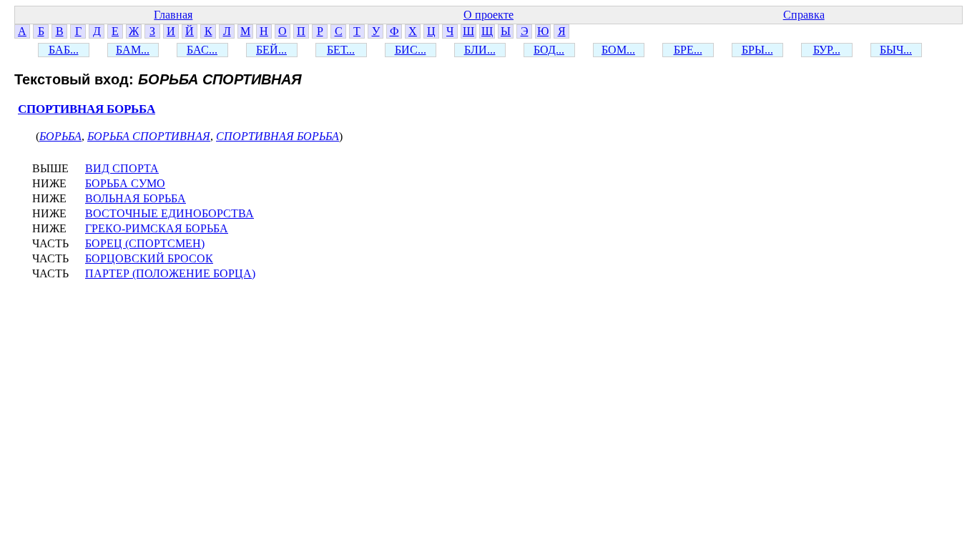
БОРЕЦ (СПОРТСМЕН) (145, 243)
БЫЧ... (896, 50)
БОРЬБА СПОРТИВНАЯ (148, 136)
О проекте (488, 15)
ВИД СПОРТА (122, 168)
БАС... (202, 50)
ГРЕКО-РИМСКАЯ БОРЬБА (156, 228)
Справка (804, 15)
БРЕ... (688, 50)
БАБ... (64, 50)
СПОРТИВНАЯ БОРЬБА (86, 109)
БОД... (549, 50)
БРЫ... (757, 50)
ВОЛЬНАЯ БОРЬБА (135, 198)
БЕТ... (341, 50)
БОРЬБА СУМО (125, 183)
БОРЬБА (60, 136)
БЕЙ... (271, 50)
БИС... (410, 50)
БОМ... (618, 50)
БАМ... (132, 50)
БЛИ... (480, 50)
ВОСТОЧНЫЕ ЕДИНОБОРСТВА (169, 213)
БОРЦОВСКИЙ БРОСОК (149, 258)
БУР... (826, 50)
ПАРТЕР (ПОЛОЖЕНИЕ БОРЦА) (170, 273)
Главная (173, 15)
